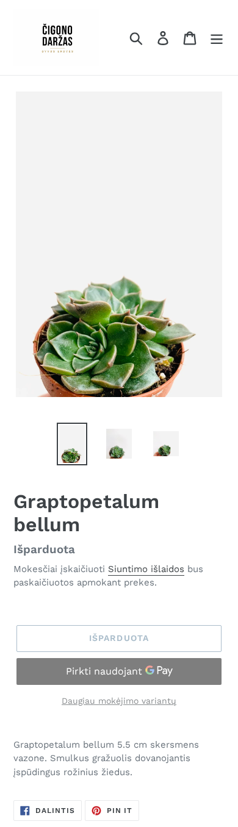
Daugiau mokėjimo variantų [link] (119, 701)
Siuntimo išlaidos (146, 569)
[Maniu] (216, 37)
